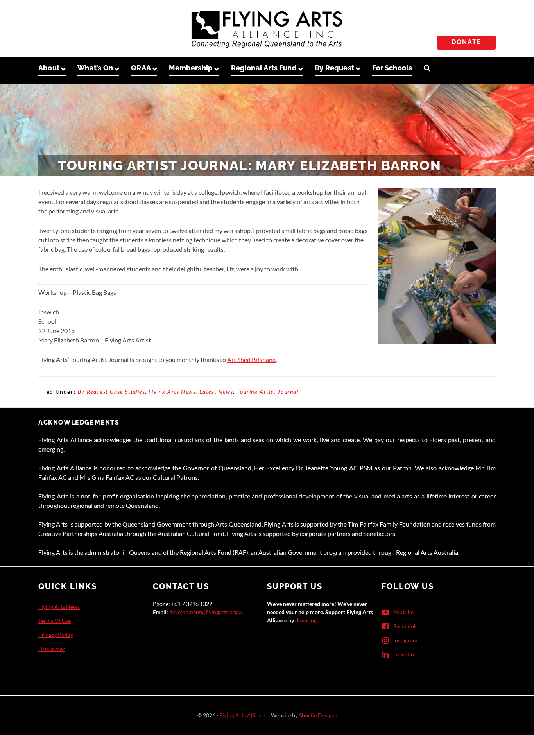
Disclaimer (51, 648)
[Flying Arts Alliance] (267, 27)
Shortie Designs (318, 715)
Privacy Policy (55, 634)
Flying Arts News (172, 391)
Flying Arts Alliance (243, 715)
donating (306, 620)
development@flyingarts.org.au (207, 612)
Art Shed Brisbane (251, 359)
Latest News (216, 391)
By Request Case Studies (111, 391)
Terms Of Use (54, 620)
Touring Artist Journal (267, 391)
